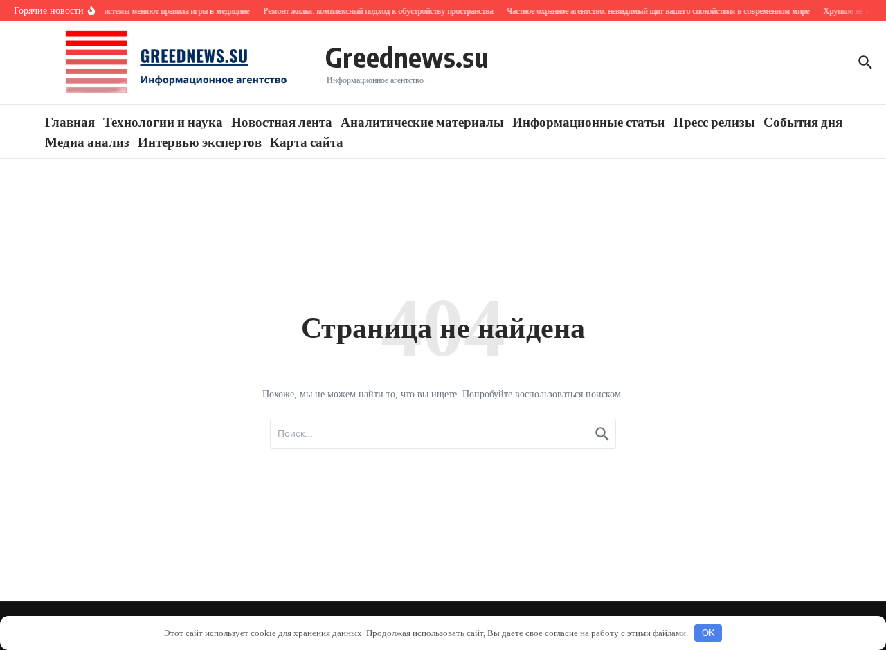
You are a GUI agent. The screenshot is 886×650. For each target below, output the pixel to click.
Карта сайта (306, 141)
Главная (70, 121)
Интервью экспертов (200, 141)
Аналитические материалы (422, 121)
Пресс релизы (714, 121)
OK (708, 633)
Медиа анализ (87, 141)
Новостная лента (281, 121)
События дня (802, 121)
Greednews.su (407, 56)
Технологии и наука (163, 121)
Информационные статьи (588, 121)
